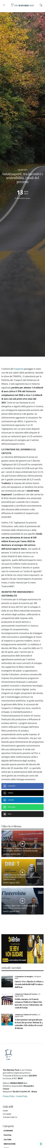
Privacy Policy (8, 1096)
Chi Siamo (7, 1114)
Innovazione (9, 1144)
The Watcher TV (10, 1117)
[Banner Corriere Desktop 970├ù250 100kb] (22, 948)
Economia (8, 1130)
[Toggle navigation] (4, 5)
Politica (7, 1135)
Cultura (7, 1139)
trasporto (18, 368)
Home (5, 1111)
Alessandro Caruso (23, 198)
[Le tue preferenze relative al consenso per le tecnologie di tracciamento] (41, 1144)
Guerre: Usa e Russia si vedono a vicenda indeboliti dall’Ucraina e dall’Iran (29, 984)
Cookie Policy (21, 1096)
